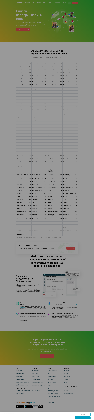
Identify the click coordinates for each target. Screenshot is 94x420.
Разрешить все (83, 417)
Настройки (83, 414)
